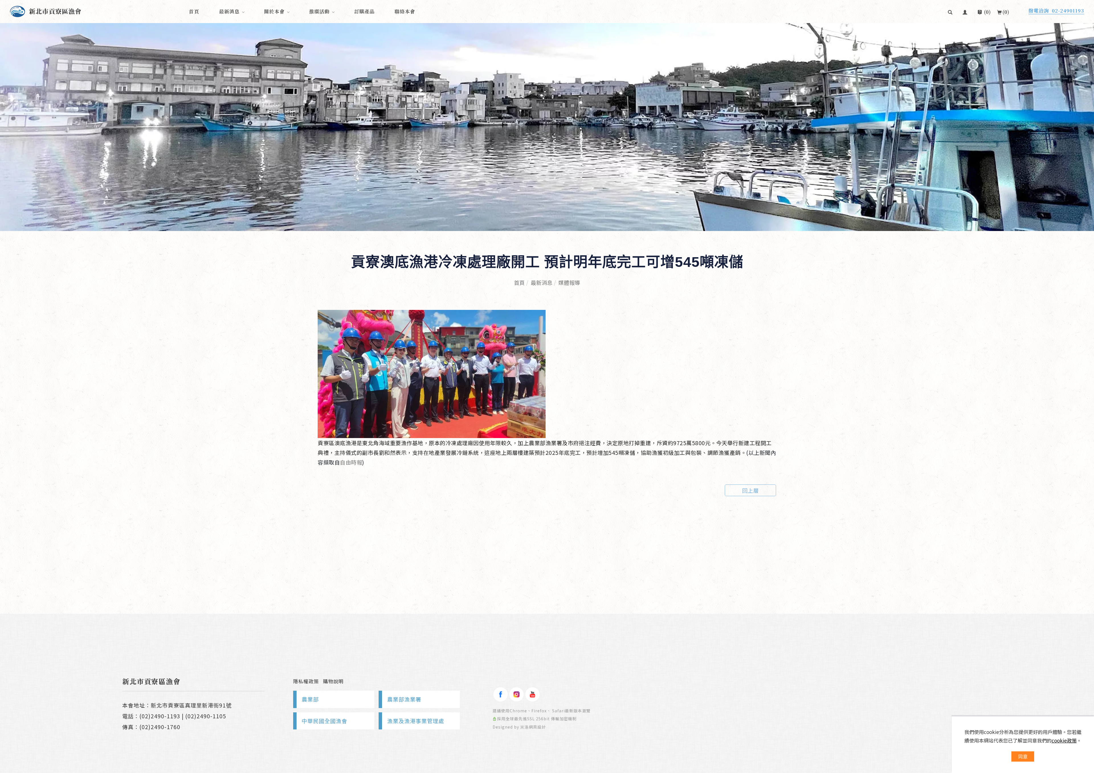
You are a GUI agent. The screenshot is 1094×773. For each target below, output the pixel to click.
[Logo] (45, 10)
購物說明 (333, 681)
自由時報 (351, 462)
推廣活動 (319, 11)
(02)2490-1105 (205, 716)
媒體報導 (569, 282)
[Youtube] (532, 694)
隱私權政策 (306, 681)
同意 (1023, 756)
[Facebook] (500, 694)
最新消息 (229, 11)
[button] (950, 11)
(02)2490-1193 (159, 716)
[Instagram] (516, 694)
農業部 (310, 699)
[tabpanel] (547, 127)
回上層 (750, 490)
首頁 (194, 11)
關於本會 (274, 11)
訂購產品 (364, 11)
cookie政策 (1064, 740)
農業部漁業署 (404, 699)
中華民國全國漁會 (324, 721)
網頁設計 (537, 727)
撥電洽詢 (1056, 10)
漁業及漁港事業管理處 (415, 721)
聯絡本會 (405, 11)
